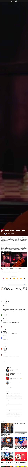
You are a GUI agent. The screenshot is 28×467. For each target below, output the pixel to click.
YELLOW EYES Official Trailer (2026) (14, 369)
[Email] (6, 234)
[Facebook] (3, 234)
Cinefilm (2, 435)
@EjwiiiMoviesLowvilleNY (6, 320)
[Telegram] (5, 234)
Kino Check (2, 464)
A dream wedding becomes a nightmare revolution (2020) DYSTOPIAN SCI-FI (6, 434)
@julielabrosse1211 (5, 314)
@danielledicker (5, 348)
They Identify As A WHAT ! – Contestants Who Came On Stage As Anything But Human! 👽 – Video (21, 448)
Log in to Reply (5, 299)
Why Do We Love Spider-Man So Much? (20, 433)
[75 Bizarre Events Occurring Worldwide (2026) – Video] (7, 442)
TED (15, 464)
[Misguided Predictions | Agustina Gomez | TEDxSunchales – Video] (21, 456)
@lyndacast (4, 331)
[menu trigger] (1, 1)
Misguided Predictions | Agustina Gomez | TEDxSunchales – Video (20, 462)
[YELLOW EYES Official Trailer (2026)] (7, 370)
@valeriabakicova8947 (5, 337)
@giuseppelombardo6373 (6, 301)
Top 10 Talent (16, 450)
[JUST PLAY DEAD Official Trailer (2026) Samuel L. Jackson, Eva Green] (7, 374)
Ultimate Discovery (3, 449)
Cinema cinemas (5, 233)
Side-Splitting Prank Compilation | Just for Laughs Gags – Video (13, 416)
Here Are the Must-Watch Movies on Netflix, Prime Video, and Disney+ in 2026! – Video (7, 462)
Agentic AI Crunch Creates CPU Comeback (14, 386)
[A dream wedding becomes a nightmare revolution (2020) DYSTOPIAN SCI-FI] (7, 428)
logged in (5, 361)
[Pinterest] (4, 234)
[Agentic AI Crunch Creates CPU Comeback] (7, 387)
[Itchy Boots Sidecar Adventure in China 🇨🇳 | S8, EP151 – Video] (7, 383)
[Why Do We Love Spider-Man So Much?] (21, 428)
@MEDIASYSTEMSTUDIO (5, 307)
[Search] (26, 1)
